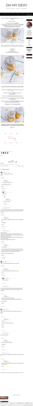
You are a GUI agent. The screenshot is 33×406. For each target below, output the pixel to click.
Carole (6, 191)
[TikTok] (29, 15)
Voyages (13, 13)
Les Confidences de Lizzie (6, 207)
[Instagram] (8, 161)
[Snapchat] (13, 161)
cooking (4, 164)
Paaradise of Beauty (6, 230)
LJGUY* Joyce (5, 261)
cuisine (7, 164)
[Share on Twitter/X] (2, 163)
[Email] (16, 161)
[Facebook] (30, 15)
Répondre (2, 178)
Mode (4, 13)
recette (14, 164)
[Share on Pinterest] (3, 163)
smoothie (17, 164)
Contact (28, 13)
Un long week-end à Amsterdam (18, 166)
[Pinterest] (9, 161)
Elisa (3, 352)
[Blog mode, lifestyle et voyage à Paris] (16, 6)
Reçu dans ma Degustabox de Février (12, 52)
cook (2, 164)
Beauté (8, 13)
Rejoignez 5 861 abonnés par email (29, 50)
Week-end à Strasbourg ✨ (5, 166)
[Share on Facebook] (1, 163)
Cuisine (29, 45)
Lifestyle (18, 13)
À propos (23, 13)
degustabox (11, 164)
